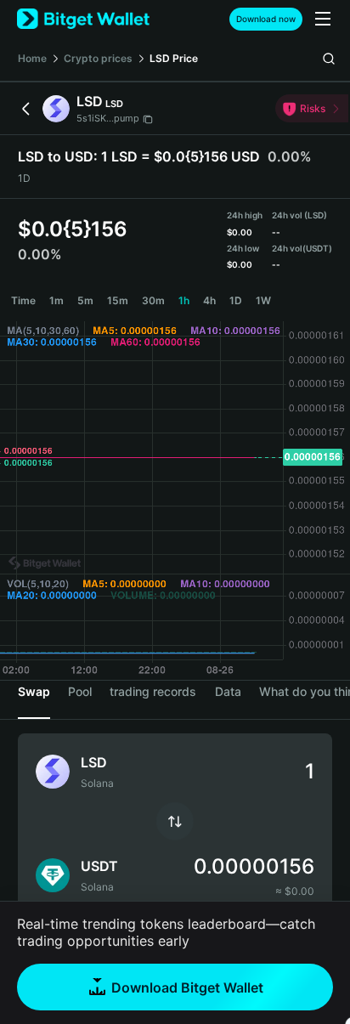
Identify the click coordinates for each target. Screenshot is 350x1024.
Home (32, 58)
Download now (266, 19)
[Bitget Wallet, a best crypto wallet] (83, 19)
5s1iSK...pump (107, 118)
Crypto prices (98, 58)
